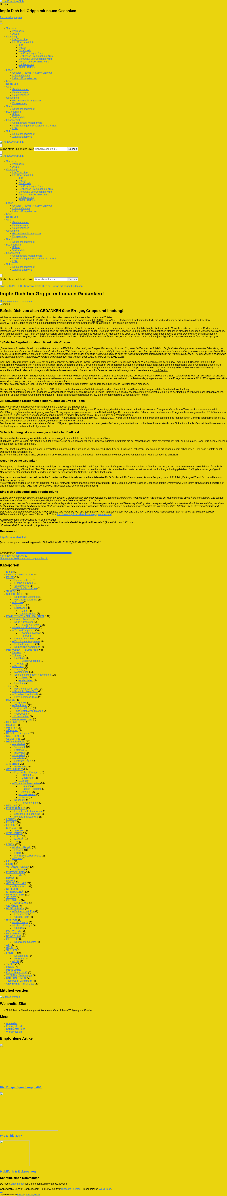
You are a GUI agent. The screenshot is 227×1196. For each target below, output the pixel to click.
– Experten (12, 730)
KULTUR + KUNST (16, 972)
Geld (8, 86)
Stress (9, 106)
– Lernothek (18, 755)
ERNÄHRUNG (14, 933)
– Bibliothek (18, 752)
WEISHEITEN (14, 833)
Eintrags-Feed (14, 1026)
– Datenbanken (20, 716)
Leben (9, 70)
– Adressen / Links (22, 719)
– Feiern (16, 853)
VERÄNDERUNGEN (17, 866)
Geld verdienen (20, 95)
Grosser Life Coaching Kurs (34, 61)
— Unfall (23, 610)
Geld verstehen (20, 89)
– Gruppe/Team (20, 917)
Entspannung (19, 103)
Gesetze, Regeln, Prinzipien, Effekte (32, 72)
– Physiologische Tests (25, 697)
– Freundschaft (20, 914)
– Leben (16, 836)
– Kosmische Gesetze (24, 942)
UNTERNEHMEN (16, 978)
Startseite (11, 28)
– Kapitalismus (20, 886)
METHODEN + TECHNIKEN (22, 649)
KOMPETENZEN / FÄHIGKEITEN (25, 616)
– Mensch (17, 839)
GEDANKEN (13, 900)
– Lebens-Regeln (21, 847)
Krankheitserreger (34, 553)
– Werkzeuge (19, 713)
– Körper (17, 858)
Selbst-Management (23, 134)
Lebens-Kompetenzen (24, 78)
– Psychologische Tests (25, 688)
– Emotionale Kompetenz (26, 641)
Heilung (20, 553)
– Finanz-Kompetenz (30, 624)
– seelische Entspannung (26, 814)
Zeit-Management (22, 136)
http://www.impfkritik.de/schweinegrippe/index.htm (84, 514)
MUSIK (10, 967)
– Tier (15, 841)
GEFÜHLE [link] (98, 320)
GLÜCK (10, 825)
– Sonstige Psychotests (25, 694)
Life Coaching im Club (31, 53)
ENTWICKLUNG (15, 872)
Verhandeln (18, 117)
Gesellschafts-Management (27, 123)
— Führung (25, 635)
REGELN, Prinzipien (17, 733)
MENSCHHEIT (14, 969)
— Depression (26, 777)
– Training (17, 669)
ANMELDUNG (27, 67)
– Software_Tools (21, 761)
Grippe (67, 553)
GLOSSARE (13, 738)
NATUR (10, 880)
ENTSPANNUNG (15, 808)
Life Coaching (20, 39)
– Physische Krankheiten (26, 783)
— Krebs (23, 797)
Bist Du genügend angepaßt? (21, 1087)
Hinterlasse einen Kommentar (16, 301)
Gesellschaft (13, 120)
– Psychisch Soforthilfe (24, 599)
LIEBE (9, 861)
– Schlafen (18, 830)
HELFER (11, 725)
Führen (16, 114)
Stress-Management (23, 109)
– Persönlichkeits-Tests (25, 691)
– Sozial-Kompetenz (23, 630)
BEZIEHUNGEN (15, 908)
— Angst (23, 780)
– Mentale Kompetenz (24, 638)
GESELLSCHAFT (16, 883)
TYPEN (10, 964)
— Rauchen (25, 786)
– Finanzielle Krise (22, 583)
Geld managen (20, 92)
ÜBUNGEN (12, 736)
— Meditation (26, 680)
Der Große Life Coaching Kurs (35, 59)
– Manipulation (20, 672)
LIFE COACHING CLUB (19, 574)
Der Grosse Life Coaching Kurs (36, 56)
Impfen (60, 553)
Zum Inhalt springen (11, 17)
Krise (9, 81)
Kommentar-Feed (15, 1029)
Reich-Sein (12, 84)
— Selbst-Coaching (29, 661)
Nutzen (22, 47)
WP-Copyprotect (33, 1195)
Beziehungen (13, 111)
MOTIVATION (13, 930)
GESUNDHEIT (14, 769)
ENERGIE (11, 919)
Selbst (9, 131)
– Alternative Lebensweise (26, 855)
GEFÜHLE (12, 905)
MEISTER (11, 727)
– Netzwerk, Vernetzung (19, 981)
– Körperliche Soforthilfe (25, 597)
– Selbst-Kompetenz (23, 644)
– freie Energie (20, 922)
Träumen (17, 655)
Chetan (20, 1195)
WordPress (105, 1189)
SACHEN (11, 950)
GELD (9, 947)
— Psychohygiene (29, 802)
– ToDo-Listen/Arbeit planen (27, 711)
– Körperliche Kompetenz (26, 647)
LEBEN (10, 844)
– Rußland (18, 958)
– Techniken (19, 869)
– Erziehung (19, 683)
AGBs (15, 33)
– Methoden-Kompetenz (25, 627)
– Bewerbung (19, 766)
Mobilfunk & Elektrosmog (18, 1171)
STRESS (11, 591)
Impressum (18, 31)
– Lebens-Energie (22, 925)
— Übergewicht (27, 794)
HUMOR (11, 878)
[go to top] (1, 1192)
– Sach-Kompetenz (22, 622)
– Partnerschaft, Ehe (23, 911)
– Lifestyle (17, 850)
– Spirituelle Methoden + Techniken (31, 674)
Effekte (10, 571)
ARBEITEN (12, 763)
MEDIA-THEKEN (15, 741)
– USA (15, 961)
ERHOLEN (12, 828)
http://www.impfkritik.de (13, 537)
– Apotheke (18, 758)
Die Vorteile (25, 50)
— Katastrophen (27, 613)
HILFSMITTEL (14, 722)
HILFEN (10, 699)
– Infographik (19, 702)
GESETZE (12, 939)
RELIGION (12, 889)
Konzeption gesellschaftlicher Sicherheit (34, 125)
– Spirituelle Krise (22, 580)
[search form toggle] (1, 145)
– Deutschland (20, 956)
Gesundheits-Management (26, 100)
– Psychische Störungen (25, 772)
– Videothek (18, 747)
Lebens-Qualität (21, 75)
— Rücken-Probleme (30, 789)
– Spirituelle (18, 605)
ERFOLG (11, 822)
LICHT (9, 864)
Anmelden (11, 1023)
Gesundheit (12, 97)
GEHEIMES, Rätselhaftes (20, 983)
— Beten (23, 677)
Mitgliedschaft (26, 64)
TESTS (10, 686)
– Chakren (18, 928)
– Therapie (18, 663)
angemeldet (17, 1183)
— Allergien (25, 791)
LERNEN (11, 819)
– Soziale (17, 602)
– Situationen (19, 608)
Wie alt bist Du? (11, 1135)
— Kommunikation (29, 633)
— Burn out (25, 775)
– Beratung (18, 666)
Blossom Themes (70, 1189)
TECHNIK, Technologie (19, 975)
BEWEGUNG (13, 936)
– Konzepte (18, 800)
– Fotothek (18, 750)
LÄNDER (11, 953)
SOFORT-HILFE (15, 594)
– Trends (17, 875)
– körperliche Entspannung (27, 811)
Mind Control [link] (160, 370)
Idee (21, 45)
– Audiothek (18, 744)
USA (15, 128)
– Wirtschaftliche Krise (24, 588)
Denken (16, 652)
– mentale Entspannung (25, 816)
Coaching (11, 36)
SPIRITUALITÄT (15, 892)
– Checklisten (19, 705)
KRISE (10, 577)
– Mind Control (20, 903)
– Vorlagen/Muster (22, 708)
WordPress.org (14, 1031)
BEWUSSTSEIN (15, 894)
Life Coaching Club (23, 42)
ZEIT (9, 944)
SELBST (11, 897)
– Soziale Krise (20, 585)
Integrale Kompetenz (23, 619)
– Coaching (18, 658)
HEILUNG (11, 805)
